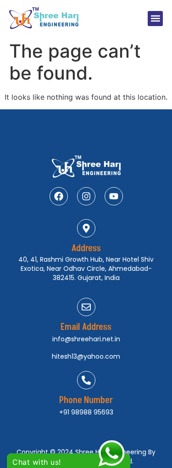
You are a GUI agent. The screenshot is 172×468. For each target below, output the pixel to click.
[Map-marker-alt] (86, 228)
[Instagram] (86, 196)
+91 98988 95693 (86, 412)
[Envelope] (86, 307)
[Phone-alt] (86, 380)
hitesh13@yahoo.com (86, 356)
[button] (155, 18)
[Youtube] (114, 196)
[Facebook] (59, 196)
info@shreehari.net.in (86, 339)
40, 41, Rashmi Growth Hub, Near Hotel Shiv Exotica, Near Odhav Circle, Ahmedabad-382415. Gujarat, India (86, 268)
